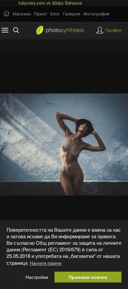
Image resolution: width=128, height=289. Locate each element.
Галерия (71, 14)
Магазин (22, 14)
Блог (55, 14)
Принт (40, 14)
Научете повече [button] (45, 263)
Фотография (96, 14)
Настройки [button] (37, 277)
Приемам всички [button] (88, 277)
